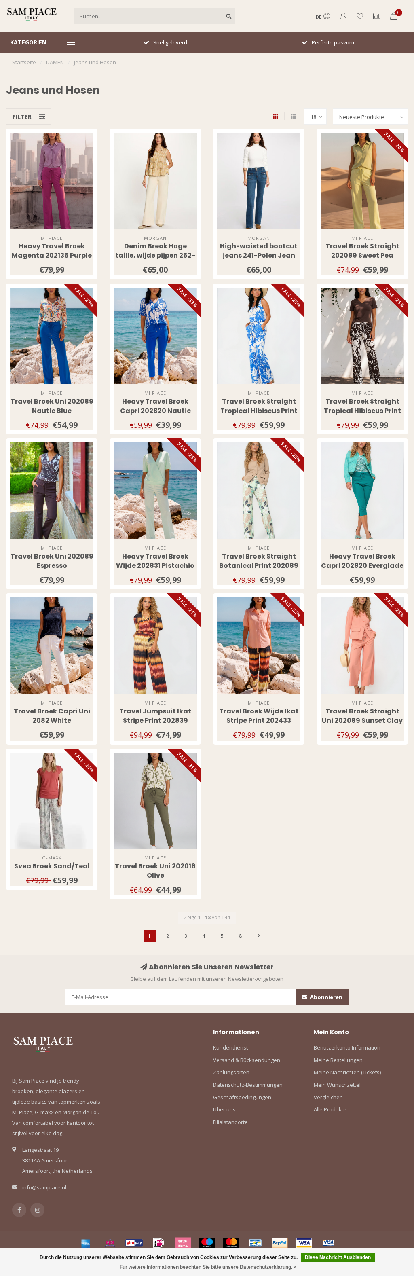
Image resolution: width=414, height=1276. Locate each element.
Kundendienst (230, 1047)
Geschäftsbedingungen (242, 1097)
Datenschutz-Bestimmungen (248, 1084)
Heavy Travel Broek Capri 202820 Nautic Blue (155, 411)
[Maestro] (207, 1243)
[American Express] (86, 1243)
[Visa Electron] (328, 1243)
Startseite (24, 62)
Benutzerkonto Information (347, 1047)
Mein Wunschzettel (337, 1084)
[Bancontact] (255, 1243)
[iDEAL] (158, 1243)
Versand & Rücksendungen (246, 1060)
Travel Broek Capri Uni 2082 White (52, 716)
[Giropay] (134, 1243)
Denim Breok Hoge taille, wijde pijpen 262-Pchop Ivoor (155, 255)
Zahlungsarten (231, 1072)
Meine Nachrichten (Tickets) (347, 1072)
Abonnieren (325, 997)
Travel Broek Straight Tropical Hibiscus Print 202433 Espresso (362, 411)
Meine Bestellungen (338, 1060)
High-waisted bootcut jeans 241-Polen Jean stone (259, 255)
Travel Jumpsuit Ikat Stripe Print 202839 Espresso (155, 720)
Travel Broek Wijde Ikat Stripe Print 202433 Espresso (259, 720)
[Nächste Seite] (259, 936)
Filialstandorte (230, 1122)
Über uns (224, 1109)
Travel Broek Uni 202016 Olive (155, 870)
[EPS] (110, 1243)
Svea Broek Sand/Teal (52, 866)
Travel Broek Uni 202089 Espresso (52, 561)
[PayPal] (280, 1243)
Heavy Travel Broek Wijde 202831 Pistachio (155, 561)
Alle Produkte (330, 1109)
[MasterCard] (231, 1243)
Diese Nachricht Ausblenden (338, 1257)
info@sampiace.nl (44, 1187)
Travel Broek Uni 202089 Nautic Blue (52, 406)
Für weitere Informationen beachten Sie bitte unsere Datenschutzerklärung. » (208, 1267)
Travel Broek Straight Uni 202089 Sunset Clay (362, 716)
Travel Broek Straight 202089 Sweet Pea (362, 250)
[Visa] (304, 1243)
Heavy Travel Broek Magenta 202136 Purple (52, 250)
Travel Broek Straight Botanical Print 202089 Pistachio (258, 566)
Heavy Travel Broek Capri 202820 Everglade (362, 561)
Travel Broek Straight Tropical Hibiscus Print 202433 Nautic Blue (259, 411)
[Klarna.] (183, 1243)
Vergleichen (328, 1097)
